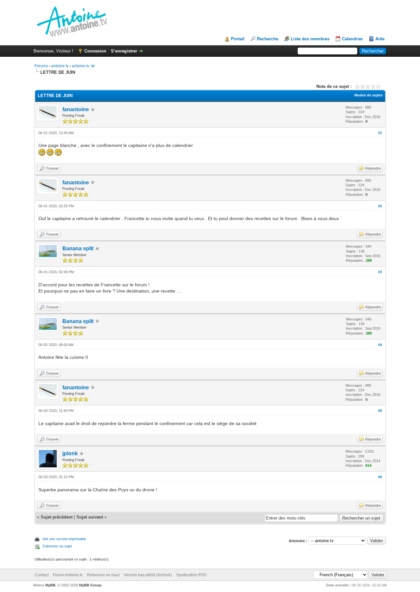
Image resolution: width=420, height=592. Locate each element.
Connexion (95, 51)
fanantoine (75, 109)
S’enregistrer (124, 51)
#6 (380, 477)
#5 (380, 411)
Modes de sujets (368, 95)
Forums (41, 66)
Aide (380, 38)
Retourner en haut (103, 575)
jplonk (70, 453)
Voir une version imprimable (64, 539)
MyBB (50, 585)
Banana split (78, 248)
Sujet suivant (89, 517)
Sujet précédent (57, 517)
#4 (380, 345)
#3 (380, 272)
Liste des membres (310, 38)
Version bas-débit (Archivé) (148, 575)
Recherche (267, 38)
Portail (237, 38)
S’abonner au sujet (57, 546)
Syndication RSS (191, 575)
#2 (380, 206)
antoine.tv (60, 66)
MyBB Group (90, 585)
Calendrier (352, 38)
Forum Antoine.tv (68, 575)
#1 (380, 133)
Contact (42, 575)
